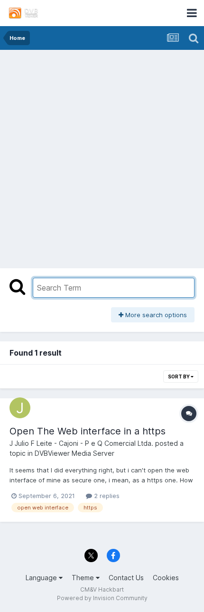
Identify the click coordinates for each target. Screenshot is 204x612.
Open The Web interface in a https (87, 431)
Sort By (179, 376)
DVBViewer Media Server (74, 453)
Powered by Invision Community (102, 598)
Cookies (166, 578)
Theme (84, 578)
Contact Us (126, 578)
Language (42, 578)
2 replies (106, 495)
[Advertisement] (102, 157)
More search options (155, 315)
